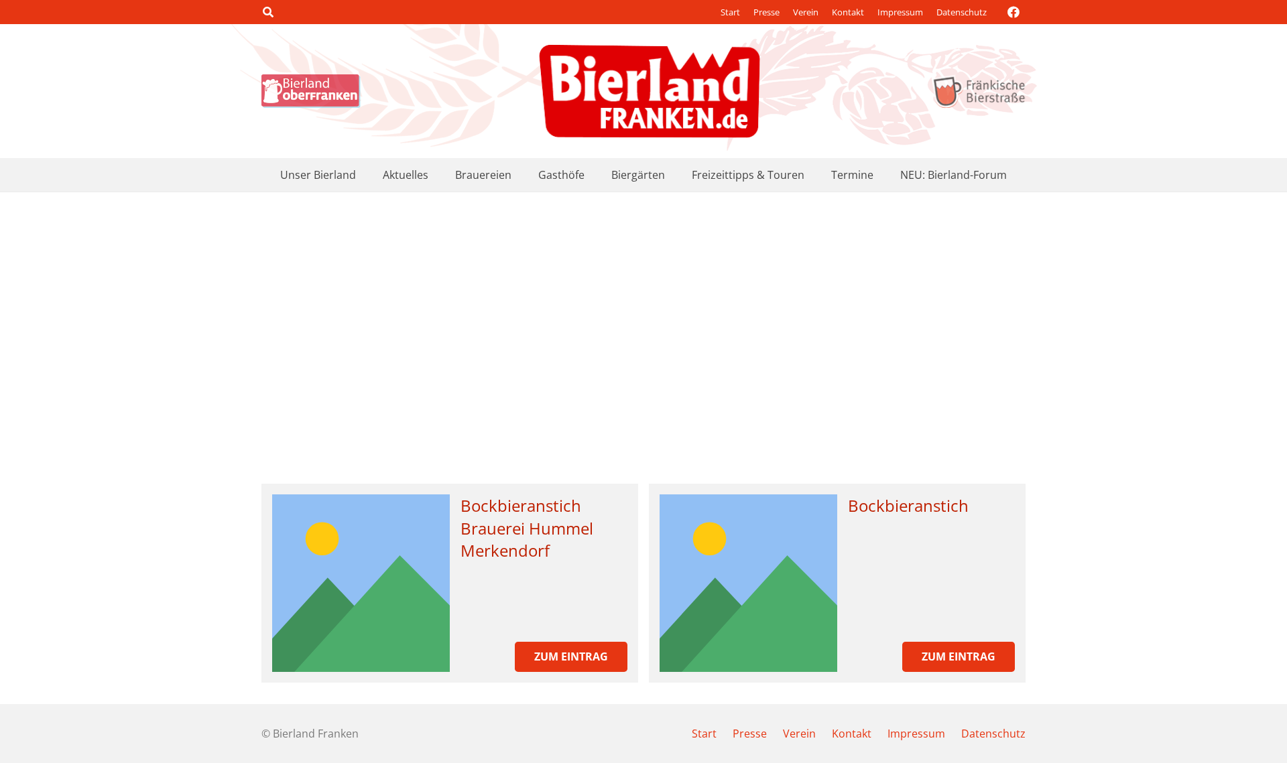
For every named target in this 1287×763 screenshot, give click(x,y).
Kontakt (848, 12)
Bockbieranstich (908, 505)
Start (730, 12)
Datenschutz (961, 12)
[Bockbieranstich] (748, 583)
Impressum (900, 12)
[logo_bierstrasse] (978, 91)
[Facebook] (1013, 12)
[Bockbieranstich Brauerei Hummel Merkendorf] (361, 583)
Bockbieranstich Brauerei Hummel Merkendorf (527, 527)
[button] (268, 12)
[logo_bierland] (314, 91)
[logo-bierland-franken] (649, 91)
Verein (805, 12)
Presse (766, 12)
